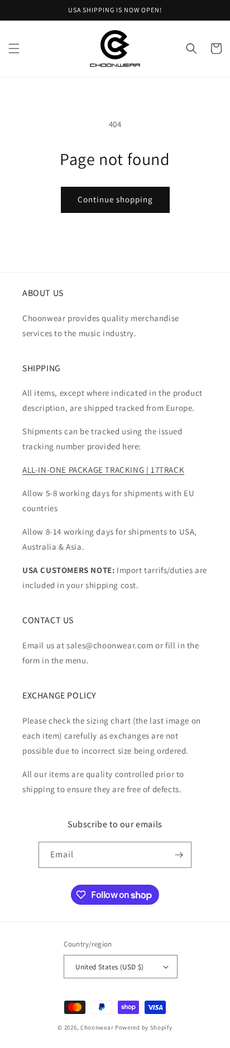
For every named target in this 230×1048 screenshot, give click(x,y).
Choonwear (96, 1027)
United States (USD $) (109, 967)
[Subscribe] (178, 855)
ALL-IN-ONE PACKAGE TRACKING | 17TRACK (103, 469)
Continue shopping (115, 199)
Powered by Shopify (143, 1027)
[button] (14, 48)
